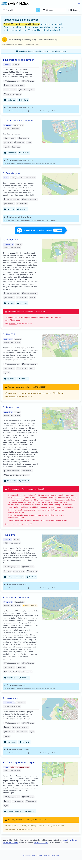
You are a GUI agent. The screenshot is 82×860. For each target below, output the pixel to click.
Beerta (6, 178)
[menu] (79, 3)
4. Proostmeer (11, 239)
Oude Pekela (8, 339)
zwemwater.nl (12, 323)
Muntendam (8, 412)
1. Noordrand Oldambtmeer (18, 59)
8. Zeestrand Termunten (16, 597)
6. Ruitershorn (11, 407)
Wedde (6, 767)
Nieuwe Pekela (9, 703)
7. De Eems (9, 534)
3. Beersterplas (11, 173)
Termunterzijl (8, 602)
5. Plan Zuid (9, 334)
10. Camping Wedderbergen (19, 762)
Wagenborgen (8, 244)
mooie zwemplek (30, 605)
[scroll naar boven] (78, 854)
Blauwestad (8, 125)
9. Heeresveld (11, 698)
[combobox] (19, 10)
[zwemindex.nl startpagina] (15, 3)
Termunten (7, 539)
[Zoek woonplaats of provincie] (38, 10)
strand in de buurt (41, 842)
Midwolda (7, 64)
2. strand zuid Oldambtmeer (19, 120)
